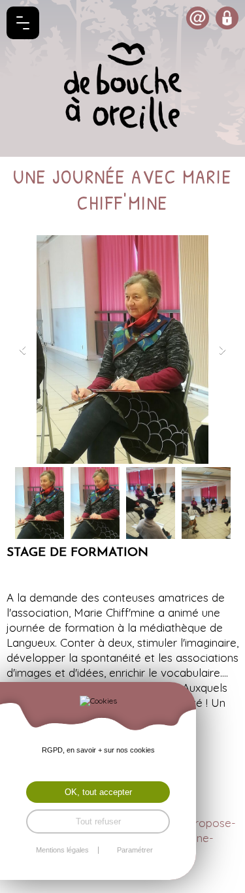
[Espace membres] (227, 18)
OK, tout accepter (98, 792)
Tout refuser (98, 821)
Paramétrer (135, 850)
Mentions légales (62, 850)
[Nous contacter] (197, 18)
